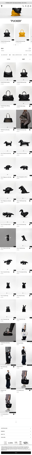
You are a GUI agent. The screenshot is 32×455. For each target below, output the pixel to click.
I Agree (16, 452)
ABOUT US (3, 434)
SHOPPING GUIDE (4, 428)
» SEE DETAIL (23, 2)
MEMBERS (3, 431)
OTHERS (30, 54)
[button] (23, 103)
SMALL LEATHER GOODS (17, 54)
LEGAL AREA (3, 437)
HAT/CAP (25, 54)
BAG (10, 54)
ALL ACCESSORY (4, 54)
